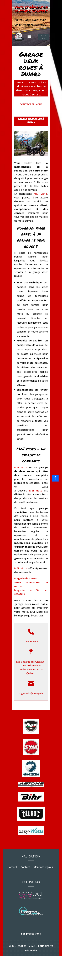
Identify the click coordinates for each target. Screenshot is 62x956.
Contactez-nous (31, 104)
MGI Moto (20, 568)
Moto (40, 193)
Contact (25, 867)
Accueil (13, 867)
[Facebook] (55, 478)
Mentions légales (43, 867)
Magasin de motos (25, 578)
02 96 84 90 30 (43, 37)
